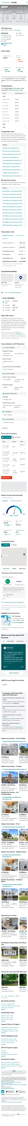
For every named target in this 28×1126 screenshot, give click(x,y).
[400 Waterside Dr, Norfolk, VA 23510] (9, 924)
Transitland (20, 1071)
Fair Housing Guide (20, 1097)
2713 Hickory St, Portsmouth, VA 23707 (13, 203)
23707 (17, 332)
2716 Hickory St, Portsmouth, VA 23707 (13, 200)
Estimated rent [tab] (20, 235)
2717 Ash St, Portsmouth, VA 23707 (12, 197)
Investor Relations (13, 1098)
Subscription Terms (5, 1099)
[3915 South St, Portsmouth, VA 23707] (9, 980)
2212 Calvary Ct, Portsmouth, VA (11, 166)
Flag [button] (22, 666)
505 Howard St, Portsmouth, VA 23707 (13, 191)
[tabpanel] (14, 254)
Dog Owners (20, 641)
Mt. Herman (17, 30)
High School (22, 568)
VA (6, 996)
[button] (26, 2)
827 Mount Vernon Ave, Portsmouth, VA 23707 (15, 212)
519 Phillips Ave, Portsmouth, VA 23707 (12, 216)
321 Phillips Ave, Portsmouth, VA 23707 (12, 219)
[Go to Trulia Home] (14, 2)
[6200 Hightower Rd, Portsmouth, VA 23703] (9, 835)
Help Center (6, 1115)
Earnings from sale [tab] (7, 235)
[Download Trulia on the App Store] (9, 1091)
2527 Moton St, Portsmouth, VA (11, 151)
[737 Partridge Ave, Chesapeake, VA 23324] (9, 953)
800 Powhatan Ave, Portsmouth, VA (12, 175)
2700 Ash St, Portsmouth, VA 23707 (12, 209)
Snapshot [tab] (5, 500)
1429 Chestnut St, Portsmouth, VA (11, 169)
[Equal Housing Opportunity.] (18, 1114)
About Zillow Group (12, 1097)
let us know (22, 1110)
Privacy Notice (15, 1099)
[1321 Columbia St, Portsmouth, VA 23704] (9, 894)
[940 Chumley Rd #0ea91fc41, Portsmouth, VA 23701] (9, 807)
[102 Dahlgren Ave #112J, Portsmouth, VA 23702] (9, 750)
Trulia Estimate (8, 88)
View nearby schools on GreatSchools (13, 602)
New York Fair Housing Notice (7, 1083)
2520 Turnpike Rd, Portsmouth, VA (11, 154)
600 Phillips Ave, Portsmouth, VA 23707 (13, 222)
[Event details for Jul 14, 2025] (25, 449)
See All (5, 684)
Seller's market (14, 515)
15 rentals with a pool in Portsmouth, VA (13, 827)
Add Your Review (14, 673)
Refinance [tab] (5, 238)
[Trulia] (2, 1091)
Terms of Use (20, 1098)
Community (10, 641)
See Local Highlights (18, 622)
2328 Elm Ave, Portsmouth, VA (10, 148)
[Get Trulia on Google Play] (21, 1091)
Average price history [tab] (16, 500)
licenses (15, 1078)
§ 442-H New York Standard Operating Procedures (11, 1082)
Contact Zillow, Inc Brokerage (7, 1088)
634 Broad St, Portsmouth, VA (10, 157)
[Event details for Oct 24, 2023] (25, 467)
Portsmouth (5, 718)
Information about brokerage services (11, 1084)
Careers (2, 1098)
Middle (14, 568)
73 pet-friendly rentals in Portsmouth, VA (14, 741)
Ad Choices (21, 1099)
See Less (5, 428)
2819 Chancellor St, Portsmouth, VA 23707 (13, 225)
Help (10, 1099)
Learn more (7, 609)
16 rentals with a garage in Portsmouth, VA (14, 769)
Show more (5, 477)
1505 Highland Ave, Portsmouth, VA (12, 163)
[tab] (6, 437)
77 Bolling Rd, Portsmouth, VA (10, 172)
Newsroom (7, 1098)
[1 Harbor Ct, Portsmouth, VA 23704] (9, 777)
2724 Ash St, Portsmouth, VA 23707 (12, 194)
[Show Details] (25, 96)
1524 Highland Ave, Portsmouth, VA (12, 160)
